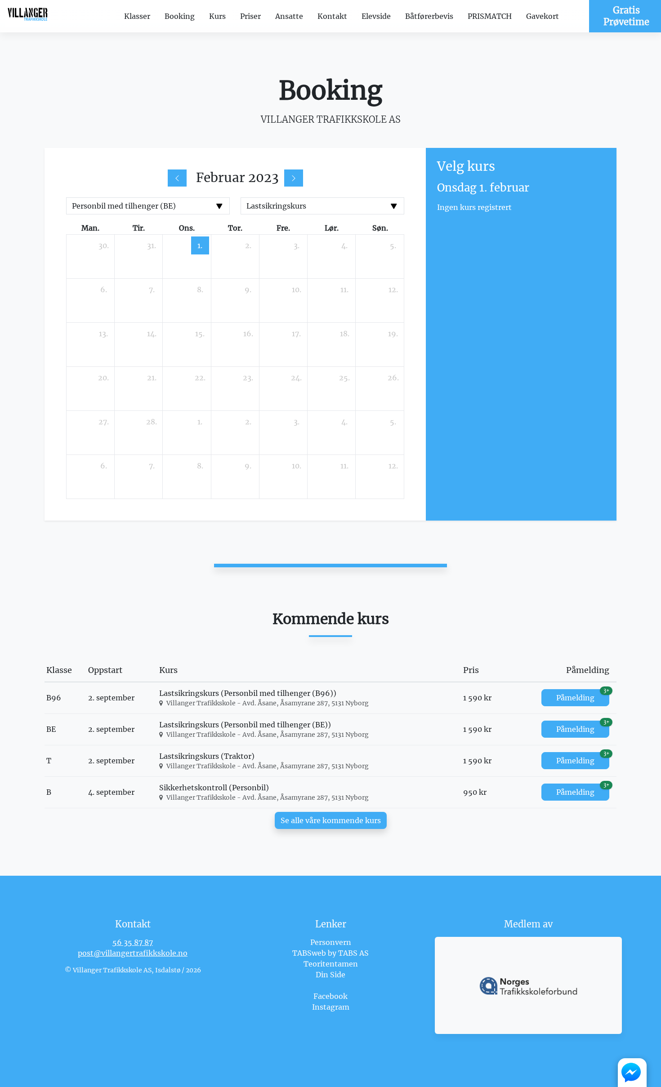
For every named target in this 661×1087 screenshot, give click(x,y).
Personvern (330, 942)
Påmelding (582, 695)
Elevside (376, 16)
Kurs (217, 16)
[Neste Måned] (293, 178)
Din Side (330, 974)
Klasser (137, 16)
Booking (180, 16)
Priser (250, 16)
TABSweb (309, 953)
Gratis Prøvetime (626, 15)
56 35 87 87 (132, 942)
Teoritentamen (331, 963)
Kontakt (332, 16)
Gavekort (542, 16)
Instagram (330, 1006)
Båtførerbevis (429, 16)
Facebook (330, 996)
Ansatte (289, 16)
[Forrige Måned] (177, 178)
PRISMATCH (490, 16)
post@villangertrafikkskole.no (133, 953)
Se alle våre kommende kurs (331, 820)
